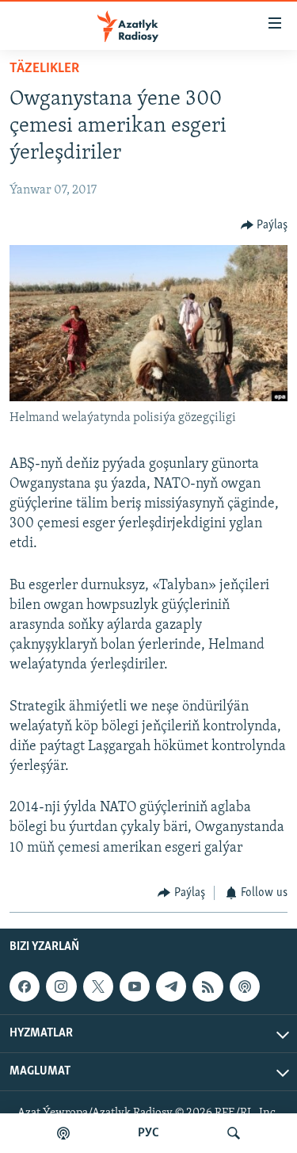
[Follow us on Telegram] (171, 986)
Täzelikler (44, 69)
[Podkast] (63, 1133)
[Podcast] (245, 986)
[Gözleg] (233, 1133)
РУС (148, 1133)
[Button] (264, 225)
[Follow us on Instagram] (61, 986)
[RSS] (207, 986)
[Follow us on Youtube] (135, 986)
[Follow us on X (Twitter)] (98, 986)
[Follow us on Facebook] (25, 986)
